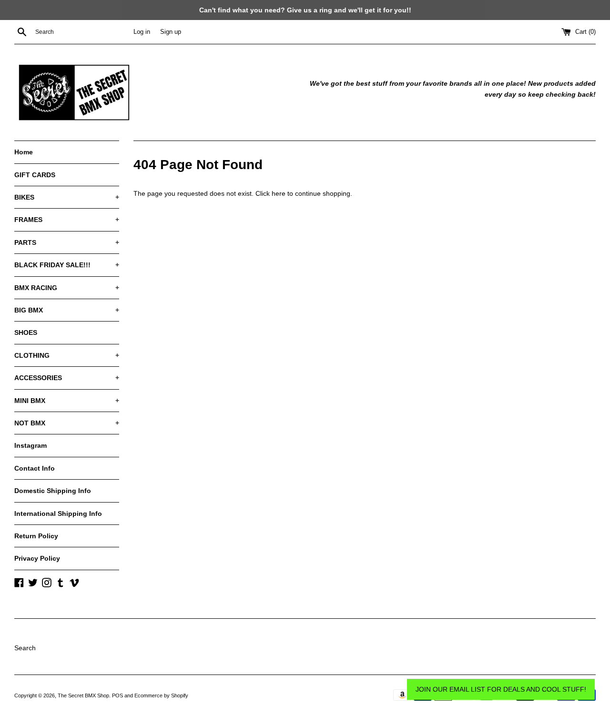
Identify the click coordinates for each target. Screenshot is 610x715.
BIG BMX (66, 310)
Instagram (30, 445)
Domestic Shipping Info (52, 490)
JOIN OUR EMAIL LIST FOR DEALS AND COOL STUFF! (501, 689)
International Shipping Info (58, 513)
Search (25, 648)
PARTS (66, 242)
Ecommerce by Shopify (161, 695)
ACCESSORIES (66, 378)
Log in (141, 32)
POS (117, 695)
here (278, 193)
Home (23, 152)
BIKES (66, 197)
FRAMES (66, 219)
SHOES (25, 332)
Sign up (170, 32)
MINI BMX (66, 400)
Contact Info (34, 468)
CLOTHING (66, 355)
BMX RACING (66, 288)
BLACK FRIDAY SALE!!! (66, 265)
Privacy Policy (37, 558)
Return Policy (36, 536)
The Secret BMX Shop (83, 695)
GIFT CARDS (34, 175)
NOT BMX (66, 423)
